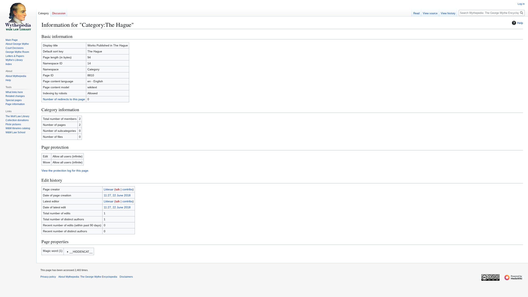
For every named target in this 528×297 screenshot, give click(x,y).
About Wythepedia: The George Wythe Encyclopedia (87, 276)
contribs (127, 189)
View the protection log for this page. (65, 170)
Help (520, 23)
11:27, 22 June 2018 (117, 195)
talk (117, 189)
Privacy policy (48, 276)
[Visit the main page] (18, 16)
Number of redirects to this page (64, 99)
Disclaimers (126, 276)
